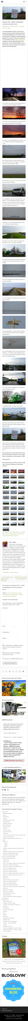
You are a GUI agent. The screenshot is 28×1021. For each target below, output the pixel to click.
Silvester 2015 (9, 535)
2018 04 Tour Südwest (8, 891)
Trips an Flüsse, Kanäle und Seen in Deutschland (14, 835)
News (4, 913)
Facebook (3, 671)
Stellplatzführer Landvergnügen (10, 921)
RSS (13, 671)
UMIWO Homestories (8, 926)
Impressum (4, 1008)
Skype (20, 671)
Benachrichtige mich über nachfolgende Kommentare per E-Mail (11, 653)
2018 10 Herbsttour (7, 894)
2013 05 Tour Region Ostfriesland (10, 865)
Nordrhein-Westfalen (7, 823)
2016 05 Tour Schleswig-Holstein (10, 884)
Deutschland (4, 811)
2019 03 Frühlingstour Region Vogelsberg (12, 896)
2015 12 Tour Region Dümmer (9, 883)
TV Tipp (5, 924)
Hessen (4, 818)
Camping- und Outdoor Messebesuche (11, 904)
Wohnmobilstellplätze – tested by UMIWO (12, 929)
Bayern (4, 815)
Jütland (5, 845)
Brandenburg (6, 816)
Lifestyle (5, 911)
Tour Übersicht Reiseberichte (8, 858)
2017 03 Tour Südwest (8, 889)
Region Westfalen (7, 825)
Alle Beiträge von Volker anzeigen (10, 572)
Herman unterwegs (19, 39)
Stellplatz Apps (6, 919)
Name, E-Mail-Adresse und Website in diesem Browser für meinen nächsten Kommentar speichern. (12, 647)
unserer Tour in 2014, (14, 180)
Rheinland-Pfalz (6, 826)
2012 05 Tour (6, 860)
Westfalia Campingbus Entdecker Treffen (12, 928)
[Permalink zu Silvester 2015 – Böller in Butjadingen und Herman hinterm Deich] (14, 13)
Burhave (8, 533)
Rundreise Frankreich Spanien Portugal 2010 (13, 851)
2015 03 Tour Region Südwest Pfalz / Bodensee (14, 873)
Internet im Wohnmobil (8, 909)
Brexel (4, 533)
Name (4, 626)
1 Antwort (16, 535)
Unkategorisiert (5, 899)
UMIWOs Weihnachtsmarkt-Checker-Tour (12, 838)
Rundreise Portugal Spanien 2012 (10, 853)
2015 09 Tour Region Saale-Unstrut (11, 879)
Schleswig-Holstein (7, 831)
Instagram (16, 671)
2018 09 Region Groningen (9, 893)
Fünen (5, 843)
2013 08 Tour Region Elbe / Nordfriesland (12, 866)
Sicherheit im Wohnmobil (8, 918)
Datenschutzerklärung (7, 1010)
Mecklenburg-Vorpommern (9, 820)
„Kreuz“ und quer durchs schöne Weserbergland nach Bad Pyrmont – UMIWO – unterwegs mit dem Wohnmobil (12, 594)
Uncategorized (5, 898)
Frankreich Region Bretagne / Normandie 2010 (13, 848)
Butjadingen (14, 533)
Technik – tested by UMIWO (9, 923)
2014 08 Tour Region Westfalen (10, 871)
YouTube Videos (6, 931)
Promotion (5, 916)
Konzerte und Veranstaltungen (8, 856)
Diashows (5, 906)
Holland (4, 850)
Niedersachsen (15, 532)
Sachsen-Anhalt (6, 830)
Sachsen (5, 828)
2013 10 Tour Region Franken (9, 868)
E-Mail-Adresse (6, 632)
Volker (8, 28)
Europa (3, 840)
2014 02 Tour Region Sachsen (10, 869)
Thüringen (5, 833)
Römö (5, 846)
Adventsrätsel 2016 (7, 901)
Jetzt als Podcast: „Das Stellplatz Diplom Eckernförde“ (7, 579)
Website (4, 638)
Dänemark (5, 841)
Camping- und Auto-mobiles (9, 903)
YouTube (10, 671)
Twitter (6, 671)
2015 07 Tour (6, 878)
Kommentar (5, 608)
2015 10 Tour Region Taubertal (10, 881)
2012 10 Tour (6, 861)
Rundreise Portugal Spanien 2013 (10, 855)
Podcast (5, 914)
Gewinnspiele (6, 908)
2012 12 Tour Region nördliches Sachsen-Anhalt (14, 863)
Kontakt (23, 671)
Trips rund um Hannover (8, 836)
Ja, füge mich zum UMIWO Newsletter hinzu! (12, 658)
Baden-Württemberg (7, 813)
